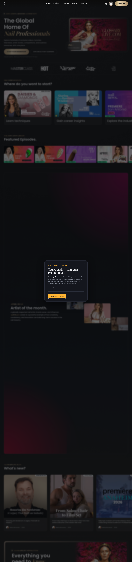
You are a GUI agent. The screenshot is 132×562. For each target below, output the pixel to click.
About (84, 3)
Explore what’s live (57, 296)
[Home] (6, 3)
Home (48, 3)
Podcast (66, 3)
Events (75, 3)
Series (56, 3)
